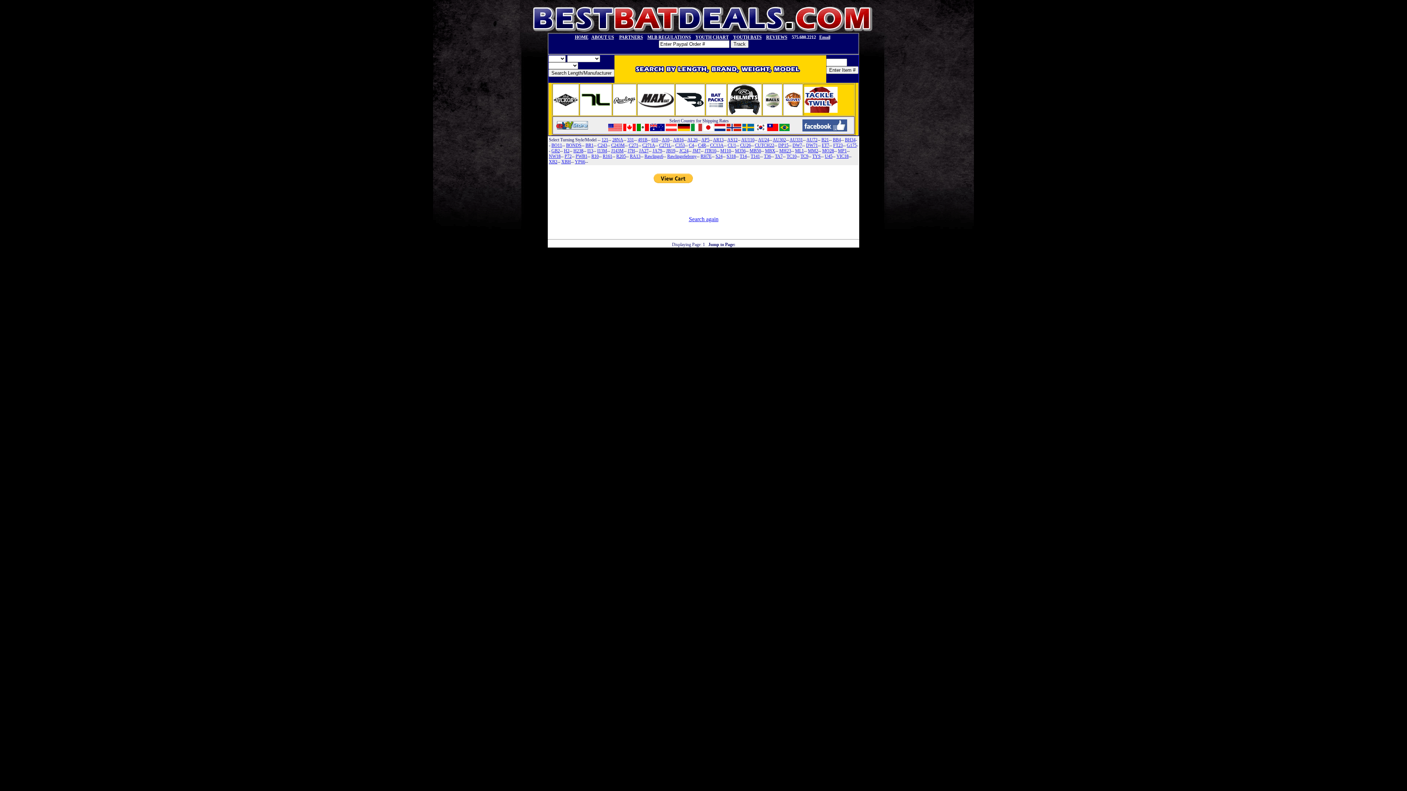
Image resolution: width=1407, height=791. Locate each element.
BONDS (573, 145)
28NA (617, 139)
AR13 (718, 139)
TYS (816, 156)
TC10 (792, 156)
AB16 (678, 139)
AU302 (779, 139)
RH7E (706, 156)
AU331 (796, 139)
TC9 (804, 156)
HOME (581, 37)
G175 (852, 145)
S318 (731, 156)
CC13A (717, 145)
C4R (702, 145)
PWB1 (581, 156)
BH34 (850, 139)
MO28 (828, 150)
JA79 (657, 150)
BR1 (590, 145)
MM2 (813, 150)
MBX (770, 150)
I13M (602, 150)
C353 (680, 145)
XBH (566, 161)
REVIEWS (776, 37)
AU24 (763, 139)
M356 (740, 150)
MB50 (755, 150)
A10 (665, 139)
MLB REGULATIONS (669, 37)
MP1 (842, 150)
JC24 (683, 150)
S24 (719, 156)
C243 (602, 145)
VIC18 (843, 156)
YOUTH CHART (712, 37)
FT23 (838, 145)
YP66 (580, 161)
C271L (665, 145)
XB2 (553, 161)
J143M (617, 150)
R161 (607, 156)
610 (654, 139)
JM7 (697, 150)
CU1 (732, 145)
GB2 (555, 150)
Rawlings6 (654, 156)
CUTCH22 (764, 145)
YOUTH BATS (747, 37)
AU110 (747, 139)
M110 (725, 150)
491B (642, 139)
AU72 (811, 139)
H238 (578, 150)
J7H (631, 150)
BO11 (556, 145)
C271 (633, 145)
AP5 (705, 139)
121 (605, 139)
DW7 (797, 145)
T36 (767, 156)
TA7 (779, 156)
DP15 (783, 145)
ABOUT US (602, 37)
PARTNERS (631, 37)
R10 (595, 156)
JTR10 (710, 150)
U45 (828, 156)
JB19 (670, 150)
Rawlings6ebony (682, 156)
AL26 (692, 139)
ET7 (825, 145)
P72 (568, 156)
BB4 (837, 139)
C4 (691, 145)
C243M (618, 145)
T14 (743, 156)
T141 (755, 156)
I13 (590, 150)
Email (824, 37)
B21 (825, 139)
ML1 (799, 150)
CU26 (745, 145)
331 (630, 139)
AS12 (732, 139)
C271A (648, 145)
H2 (566, 150)
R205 (621, 156)
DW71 (812, 145)
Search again (704, 219)
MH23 (785, 150)
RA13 (635, 156)
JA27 (644, 150)
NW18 (555, 156)
